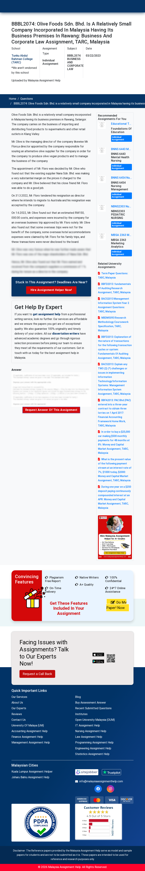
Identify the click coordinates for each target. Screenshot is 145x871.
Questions (26, 98)
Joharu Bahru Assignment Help (30, 777)
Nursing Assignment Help (90, 731)
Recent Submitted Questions (93, 708)
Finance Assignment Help (27, 736)
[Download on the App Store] (98, 655)
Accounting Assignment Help (29, 731)
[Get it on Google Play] (98, 662)
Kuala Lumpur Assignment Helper (32, 771)
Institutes (81, 714)
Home (12, 98)
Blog (78, 697)
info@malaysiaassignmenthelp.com (101, 781)
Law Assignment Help (88, 736)
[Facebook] (98, 789)
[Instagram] (110, 789)
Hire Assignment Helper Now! (51, 290)
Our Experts (18, 708)
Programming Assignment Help (94, 742)
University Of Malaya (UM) (27, 725)
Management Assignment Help (30, 742)
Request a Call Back (37, 674)
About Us (17, 702)
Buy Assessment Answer (90, 702)
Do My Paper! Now (116, 605)
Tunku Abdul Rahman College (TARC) (22, 59)
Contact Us (18, 719)
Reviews (16, 714)
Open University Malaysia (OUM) (95, 719)
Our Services (19, 697)
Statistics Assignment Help (92, 754)
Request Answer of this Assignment (51, 410)
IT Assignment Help (87, 725)
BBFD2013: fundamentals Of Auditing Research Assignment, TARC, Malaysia (114, 288)
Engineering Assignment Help (93, 748)
